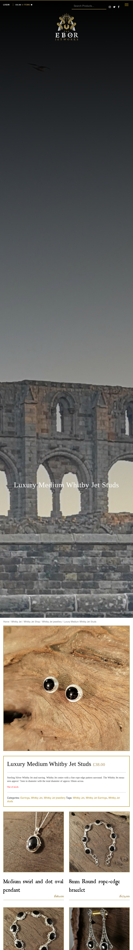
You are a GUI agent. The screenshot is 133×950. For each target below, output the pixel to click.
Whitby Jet (16, 621)
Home (6, 621)
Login (6, 4)
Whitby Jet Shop (32, 621)
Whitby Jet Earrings (96, 797)
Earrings (25, 797)
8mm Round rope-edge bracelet (94, 884)
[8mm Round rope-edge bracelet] (99, 842)
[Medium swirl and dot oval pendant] (33, 842)
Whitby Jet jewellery (52, 621)
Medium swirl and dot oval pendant (33, 884)
